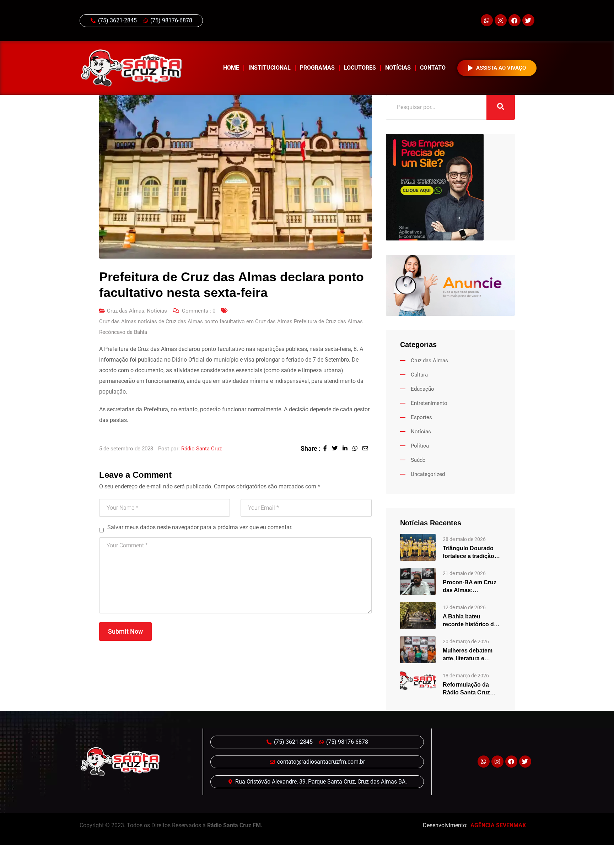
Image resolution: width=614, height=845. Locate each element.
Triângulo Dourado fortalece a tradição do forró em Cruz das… (468, 552)
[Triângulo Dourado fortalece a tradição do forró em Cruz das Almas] (418, 546)
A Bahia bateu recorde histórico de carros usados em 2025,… (470, 620)
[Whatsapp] (487, 20)
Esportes (421, 417)
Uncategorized (428, 474)
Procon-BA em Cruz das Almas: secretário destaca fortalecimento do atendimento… (469, 586)
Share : (311, 448)
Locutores (360, 67)
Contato (433, 67)
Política (420, 446)
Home (231, 67)
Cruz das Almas (125, 311)
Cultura (419, 375)
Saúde (418, 460)
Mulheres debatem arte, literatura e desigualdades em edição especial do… (471, 655)
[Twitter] (528, 20)
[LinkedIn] (347, 448)
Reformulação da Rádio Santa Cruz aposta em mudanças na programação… (472, 689)
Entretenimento (429, 403)
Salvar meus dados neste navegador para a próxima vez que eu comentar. (199, 527)
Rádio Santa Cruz (201, 448)
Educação (422, 389)
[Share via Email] (367, 448)
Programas (317, 67)
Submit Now (125, 631)
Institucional (269, 67)
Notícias (398, 67)
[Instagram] (501, 20)
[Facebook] (514, 20)
